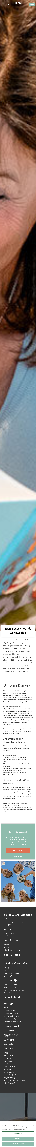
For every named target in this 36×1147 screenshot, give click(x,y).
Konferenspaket (9, 1010)
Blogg (6, 1052)
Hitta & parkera (9, 1044)
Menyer (6, 944)
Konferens (10, 1003)
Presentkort (11, 1026)
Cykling (6, 967)
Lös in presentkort (10, 1030)
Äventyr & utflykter (10, 984)
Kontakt (9, 1040)
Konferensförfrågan (10, 1019)
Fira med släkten (9, 993)
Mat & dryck (12, 940)
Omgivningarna (9, 1072)
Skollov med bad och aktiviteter (15, 990)
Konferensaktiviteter (11, 1013)
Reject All (18, 1138)
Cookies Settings (18, 1133)
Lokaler (6, 1007)
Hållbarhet (7, 1069)
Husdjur (6, 936)
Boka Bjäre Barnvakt (18, 851)
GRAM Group (8, 1061)
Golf (5, 970)
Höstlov (6, 919)
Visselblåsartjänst (10, 1075)
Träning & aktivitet (16, 963)
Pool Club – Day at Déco (12, 959)
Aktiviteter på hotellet (11, 1016)
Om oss (8, 1048)
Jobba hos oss (9, 1058)
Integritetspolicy (9, 1077)
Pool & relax (12, 955)
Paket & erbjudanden (18, 915)
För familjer (11, 980)
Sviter (7, 929)
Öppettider (11, 1035)
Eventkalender (13, 997)
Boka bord (7, 947)
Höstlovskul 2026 (10, 987)
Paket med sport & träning (13, 922)
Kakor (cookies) (9, 1083)
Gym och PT (8, 976)
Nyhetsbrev (8, 1064)
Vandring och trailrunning (13, 973)
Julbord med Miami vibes (12, 950)
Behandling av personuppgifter (15, 1080)
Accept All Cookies (18, 1143)
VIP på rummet (9, 933)
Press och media (9, 1055)
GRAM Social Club (9, 1066)
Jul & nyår (7, 924)
